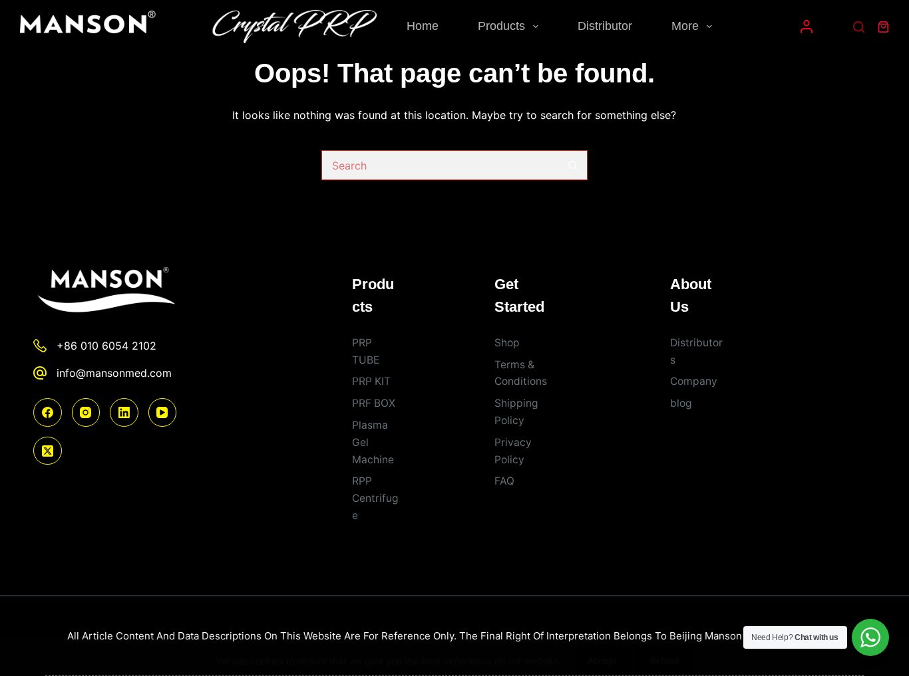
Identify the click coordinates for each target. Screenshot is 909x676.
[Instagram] (86, 412)
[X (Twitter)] (47, 451)
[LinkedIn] (124, 412)
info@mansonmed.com (114, 373)
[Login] (806, 26)
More (685, 26)
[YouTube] (162, 412)
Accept (602, 651)
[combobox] (440, 165)
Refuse (664, 651)
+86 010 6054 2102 (106, 345)
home (423, 26)
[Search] (858, 27)
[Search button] (572, 165)
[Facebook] (47, 412)
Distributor (605, 26)
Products (501, 26)
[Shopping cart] (883, 27)
